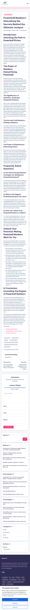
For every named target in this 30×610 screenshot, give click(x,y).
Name (5, 406)
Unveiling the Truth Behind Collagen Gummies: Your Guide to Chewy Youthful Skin (14, 449)
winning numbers (7, 346)
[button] (8, 357)
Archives (5, 547)
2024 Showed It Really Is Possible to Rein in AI (14, 521)
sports (4, 584)
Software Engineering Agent (18, 581)
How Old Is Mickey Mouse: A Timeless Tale (13, 494)
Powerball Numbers (13, 340)
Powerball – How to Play (11, 332)
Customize (15, 603)
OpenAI (4, 581)
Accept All (15, 599)
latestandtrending (11, 354)
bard (13, 577)
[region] (15, 598)
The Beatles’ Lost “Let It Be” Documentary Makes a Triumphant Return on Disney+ (13, 478)
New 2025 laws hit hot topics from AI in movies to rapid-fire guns (14, 512)
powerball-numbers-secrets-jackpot (11, 342)
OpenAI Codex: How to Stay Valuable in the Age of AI (14, 503)
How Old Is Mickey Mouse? (9, 491)
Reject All (15, 607)
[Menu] (27, 3)
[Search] (25, 439)
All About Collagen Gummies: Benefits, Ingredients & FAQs (12, 453)
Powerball (6, 340)
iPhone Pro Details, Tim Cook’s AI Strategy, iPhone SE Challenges (13, 508)
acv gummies (5, 577)
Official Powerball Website (11, 329)
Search (5, 435)
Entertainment (8, 14)
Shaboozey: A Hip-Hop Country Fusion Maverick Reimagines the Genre (15, 482)
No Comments (24, 30)
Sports (4, 535)
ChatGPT (17, 577)
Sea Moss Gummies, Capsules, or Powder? (13, 462)
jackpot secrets (7, 337)
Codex (23, 577)
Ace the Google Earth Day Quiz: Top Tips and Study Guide (14, 487)
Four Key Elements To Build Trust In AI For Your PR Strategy (14, 517)
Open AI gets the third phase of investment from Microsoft (15, 466)
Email (5, 413)
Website (5, 419)
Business (5, 529)
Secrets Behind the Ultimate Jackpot (11, 344)
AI (9, 577)
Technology (5, 537)
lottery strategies (15, 337)
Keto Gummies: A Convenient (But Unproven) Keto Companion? (14, 458)
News (23, 579)
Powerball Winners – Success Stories (14, 331)
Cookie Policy (10, 595)
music (19, 579)
